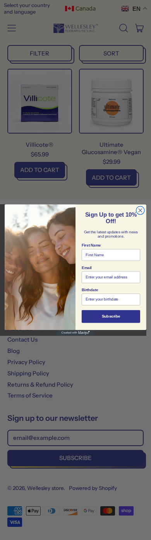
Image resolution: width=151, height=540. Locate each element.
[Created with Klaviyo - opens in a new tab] (75, 333)
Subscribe (111, 316)
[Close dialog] (140, 210)
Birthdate (90, 290)
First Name (91, 245)
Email (87, 267)
